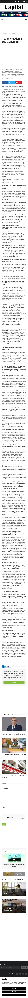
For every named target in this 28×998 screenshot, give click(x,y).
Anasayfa (4, 33)
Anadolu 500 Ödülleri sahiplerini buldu (14, 865)
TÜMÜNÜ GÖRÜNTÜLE (19, 879)
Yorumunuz (5, 788)
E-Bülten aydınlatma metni (5, 970)
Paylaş (5, 82)
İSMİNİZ (3, 807)
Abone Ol (14, 682)
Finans (8, 33)
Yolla (3, 824)
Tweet (12, 82)
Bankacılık (14, 33)
